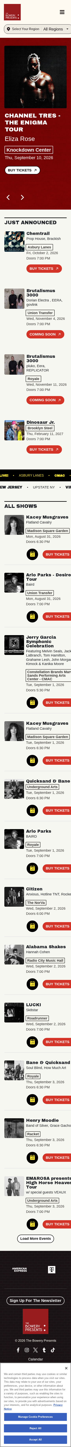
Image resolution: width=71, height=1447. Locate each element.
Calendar (35, 1359)
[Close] (66, 1368)
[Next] (22, 197)
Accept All (35, 1439)
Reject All (35, 1428)
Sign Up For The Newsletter (35, 1300)
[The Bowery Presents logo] (12, 12)
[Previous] (8, 197)
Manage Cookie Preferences (35, 1416)
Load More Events (35, 1239)
